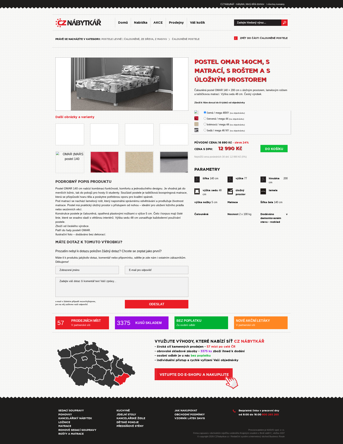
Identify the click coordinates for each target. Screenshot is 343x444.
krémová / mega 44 (226, 124)
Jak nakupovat (185, 410)
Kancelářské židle (131, 418)
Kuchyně (123, 410)
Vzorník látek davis (189, 418)
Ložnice (64, 422)
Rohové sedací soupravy (77, 430)
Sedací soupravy (71, 410)
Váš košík (197, 22)
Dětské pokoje (128, 422)
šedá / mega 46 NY (226, 130)
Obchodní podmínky (189, 414)
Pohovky (65, 414)
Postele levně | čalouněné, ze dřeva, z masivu (134, 39)
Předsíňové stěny (130, 426)
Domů (123, 22)
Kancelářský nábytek (75, 418)
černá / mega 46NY (226, 112)
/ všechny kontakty (275, 4)
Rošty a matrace (71, 433)
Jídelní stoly (126, 414)
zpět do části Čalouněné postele (264, 38)
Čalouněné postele (185, 39)
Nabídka (140, 22)
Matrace (64, 426)
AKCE (158, 22)
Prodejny (176, 22)
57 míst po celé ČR (221, 347)
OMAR (86, 230)
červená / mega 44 (225, 118)
